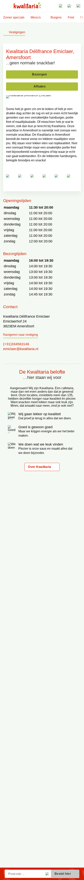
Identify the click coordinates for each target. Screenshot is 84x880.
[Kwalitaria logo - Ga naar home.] (27, 5)
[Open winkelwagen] (78, 6)
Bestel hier (63, 873)
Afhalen (40, 86)
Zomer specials (13, 17)
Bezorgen (39, 74)
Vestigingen (17, 32)
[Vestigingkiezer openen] (60, 6)
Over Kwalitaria (39, 466)
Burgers (56, 17)
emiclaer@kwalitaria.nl (20, 349)
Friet (71, 17)
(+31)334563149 (16, 344)
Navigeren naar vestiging (20, 334)
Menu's (36, 17)
